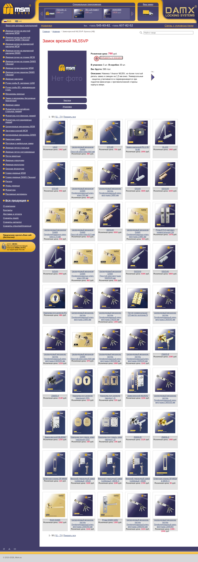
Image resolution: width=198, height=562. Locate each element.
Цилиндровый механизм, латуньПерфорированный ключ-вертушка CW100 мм (110, 316)
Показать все (69, 117)
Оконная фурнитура (14, 169)
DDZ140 (165, 271)
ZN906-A (165, 437)
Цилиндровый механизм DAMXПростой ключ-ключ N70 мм (83, 232)
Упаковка (67, 106)
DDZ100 (137, 271)
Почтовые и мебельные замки (19, 143)
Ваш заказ (148, 4)
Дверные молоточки (14, 164)
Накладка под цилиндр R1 (55, 313)
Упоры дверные (12, 186)
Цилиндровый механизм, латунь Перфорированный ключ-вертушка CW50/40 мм (138, 523)
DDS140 (110, 230)
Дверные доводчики (14, 160)
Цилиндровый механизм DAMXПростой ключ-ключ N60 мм (83, 149)
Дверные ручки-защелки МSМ (19, 68)
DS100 (138, 189)
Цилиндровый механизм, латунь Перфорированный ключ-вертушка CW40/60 (165, 523)
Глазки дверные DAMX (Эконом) (20, 177)
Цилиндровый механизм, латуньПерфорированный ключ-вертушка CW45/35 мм (138, 357)
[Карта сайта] (9, 548)
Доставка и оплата (12, 214)
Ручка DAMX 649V (110, 520)
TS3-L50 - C (61, 10)
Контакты (7, 210)
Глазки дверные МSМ (15, 173)
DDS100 (165, 189)
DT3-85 (55, 189)
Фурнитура (10, 190)
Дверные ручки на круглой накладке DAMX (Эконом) (17, 38)
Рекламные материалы (16, 194)
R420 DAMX (55, 520)
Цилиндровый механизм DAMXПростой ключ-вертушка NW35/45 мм (110, 274)
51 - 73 (59, 117)
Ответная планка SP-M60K (55, 479)
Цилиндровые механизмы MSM (20, 126)
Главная (46, 31)
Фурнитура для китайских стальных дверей (17, 110)
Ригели (8, 181)
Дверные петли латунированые (20, 152)
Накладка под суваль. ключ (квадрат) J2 (110, 438)
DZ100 (55, 271)
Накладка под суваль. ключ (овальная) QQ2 (82, 438)
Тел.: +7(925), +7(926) (108, 26)
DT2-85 (110, 147)
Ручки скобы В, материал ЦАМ (20, 83)
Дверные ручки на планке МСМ (20, 57)
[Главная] (4, 548)
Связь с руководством (179, 25)
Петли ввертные (13, 156)
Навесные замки (13, 139)
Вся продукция (15, 200)
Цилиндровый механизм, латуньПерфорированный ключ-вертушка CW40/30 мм (110, 357)
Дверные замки (12, 105)
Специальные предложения (87, 4)
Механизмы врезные (15, 94)
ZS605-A (55, 396)
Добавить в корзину (111, 57)
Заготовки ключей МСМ (16, 131)
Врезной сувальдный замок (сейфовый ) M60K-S (110, 480)
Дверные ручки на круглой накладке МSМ (17, 32)
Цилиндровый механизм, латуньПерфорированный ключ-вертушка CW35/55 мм (55, 357)
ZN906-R (138, 437)
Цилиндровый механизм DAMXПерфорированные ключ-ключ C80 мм (82, 274)
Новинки (46, 25)
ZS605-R (165, 354)
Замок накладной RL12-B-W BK (137, 148)
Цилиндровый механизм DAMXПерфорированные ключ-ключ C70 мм (55, 233)
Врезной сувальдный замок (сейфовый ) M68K (138, 480)
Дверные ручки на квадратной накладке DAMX (19, 51)
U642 (55, 147)
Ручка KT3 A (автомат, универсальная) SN (165, 231)
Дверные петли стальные (17, 148)
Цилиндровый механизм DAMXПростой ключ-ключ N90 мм (83, 356)
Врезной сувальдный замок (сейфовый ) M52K (83, 480)
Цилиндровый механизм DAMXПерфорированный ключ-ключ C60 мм (82, 192)
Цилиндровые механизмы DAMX (20, 135)
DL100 (165, 147)
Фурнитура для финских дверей (20, 116)
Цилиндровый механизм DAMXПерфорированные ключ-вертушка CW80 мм (138, 233)
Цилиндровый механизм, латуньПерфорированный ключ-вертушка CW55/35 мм (165, 399)
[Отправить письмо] (14, 548)
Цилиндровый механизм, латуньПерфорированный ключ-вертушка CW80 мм (110, 192)
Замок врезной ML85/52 (137, 396)
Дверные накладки (14, 79)
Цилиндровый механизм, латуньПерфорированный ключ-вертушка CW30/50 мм (82, 523)
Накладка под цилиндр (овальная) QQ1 (83, 397)
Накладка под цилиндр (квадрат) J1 (110, 397)
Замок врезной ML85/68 (55, 437)
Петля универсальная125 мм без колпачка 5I (138, 314)
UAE (20, 21)
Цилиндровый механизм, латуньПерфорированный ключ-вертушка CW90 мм (82, 316)
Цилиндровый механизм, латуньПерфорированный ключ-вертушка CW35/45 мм (165, 316)
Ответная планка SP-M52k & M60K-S (165, 480)
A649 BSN (116, 10)
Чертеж (67, 100)
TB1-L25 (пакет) (92, 10)
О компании (9, 206)
